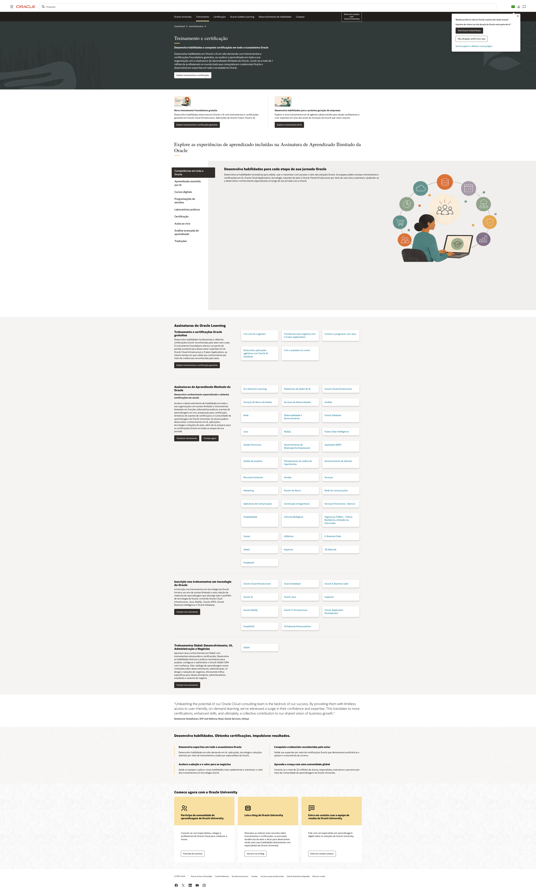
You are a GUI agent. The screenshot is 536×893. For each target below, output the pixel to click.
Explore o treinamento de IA (289, 124)
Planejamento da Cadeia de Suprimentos (298, 462)
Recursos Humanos (253, 477)
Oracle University (183, 16)
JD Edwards (330, 549)
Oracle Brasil (179, 26)
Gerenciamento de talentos (338, 460)
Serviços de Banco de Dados (257, 402)
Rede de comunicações (336, 490)
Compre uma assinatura (187, 611)
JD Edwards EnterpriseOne (297, 626)
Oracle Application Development (334, 611)
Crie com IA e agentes (254, 333)
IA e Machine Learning (255, 388)
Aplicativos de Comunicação (257, 503)
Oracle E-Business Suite (336, 583)
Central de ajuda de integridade (298, 876)
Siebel (246, 549)
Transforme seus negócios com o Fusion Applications (299, 335)
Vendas (287, 477)
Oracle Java (290, 596)
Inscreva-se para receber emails (272, 876)
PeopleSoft (248, 626)
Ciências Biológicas (293, 516)
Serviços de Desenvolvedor (297, 402)
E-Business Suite (333, 536)
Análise (328, 402)
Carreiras (254, 876)
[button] (11, 6)
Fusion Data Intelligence (337, 431)
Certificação (220, 16)
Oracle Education (196, 26)
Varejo (246, 536)
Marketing (248, 490)
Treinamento (202, 16)
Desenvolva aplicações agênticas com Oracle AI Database (255, 353)
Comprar (300, 16)
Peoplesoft (248, 562)
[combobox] (268, 6)
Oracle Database (333, 415)
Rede (246, 415)
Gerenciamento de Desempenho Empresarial (297, 446)
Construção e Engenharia (297, 503)
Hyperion (288, 549)
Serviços (329, 477)
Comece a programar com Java (340, 333)
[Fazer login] (518, 6)
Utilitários (288, 536)
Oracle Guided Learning (242, 16)
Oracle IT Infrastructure (296, 609)
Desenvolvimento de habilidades (275, 16)
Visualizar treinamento (186, 438)
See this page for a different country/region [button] (474, 46)
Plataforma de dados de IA (297, 388)
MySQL (287, 431)
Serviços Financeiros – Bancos (340, 503)
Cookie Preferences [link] (222, 876)
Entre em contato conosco (322, 853)
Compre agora (210, 438)
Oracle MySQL (250, 609)
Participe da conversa (192, 853)
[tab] (193, 172)
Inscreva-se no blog (255, 853)
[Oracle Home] (26, 7)
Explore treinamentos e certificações (192, 75)
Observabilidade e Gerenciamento (293, 417)
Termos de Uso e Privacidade (201, 876)
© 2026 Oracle (179, 876)
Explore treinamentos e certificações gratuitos (197, 124)
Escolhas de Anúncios (240, 876)
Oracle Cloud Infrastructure (338, 388)
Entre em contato (318, 876)
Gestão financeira (252, 444)
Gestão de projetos (252, 460)
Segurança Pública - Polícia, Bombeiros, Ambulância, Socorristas (339, 519)
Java (245, 431)
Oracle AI (248, 596)
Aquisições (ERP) (333, 444)
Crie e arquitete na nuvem (297, 350)
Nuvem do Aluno (292, 490)
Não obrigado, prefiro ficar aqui (471, 38)
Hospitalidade (250, 516)
